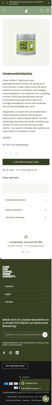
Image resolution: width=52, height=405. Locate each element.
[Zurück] (3, 3)
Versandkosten (22, 144)
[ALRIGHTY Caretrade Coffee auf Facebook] (4, 357)
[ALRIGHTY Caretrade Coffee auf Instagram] (10, 357)
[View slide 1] (22, 256)
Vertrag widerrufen (14, 370)
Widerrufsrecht (11, 404)
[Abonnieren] (43, 339)
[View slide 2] (25, 256)
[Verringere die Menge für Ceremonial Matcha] (5, 153)
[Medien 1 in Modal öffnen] (44, 23)
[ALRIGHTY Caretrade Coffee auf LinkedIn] (17, 357)
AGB (35, 404)
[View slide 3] (28, 256)
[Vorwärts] (48, 3)
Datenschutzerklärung (25, 404)
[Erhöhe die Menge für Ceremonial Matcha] (16, 153)
